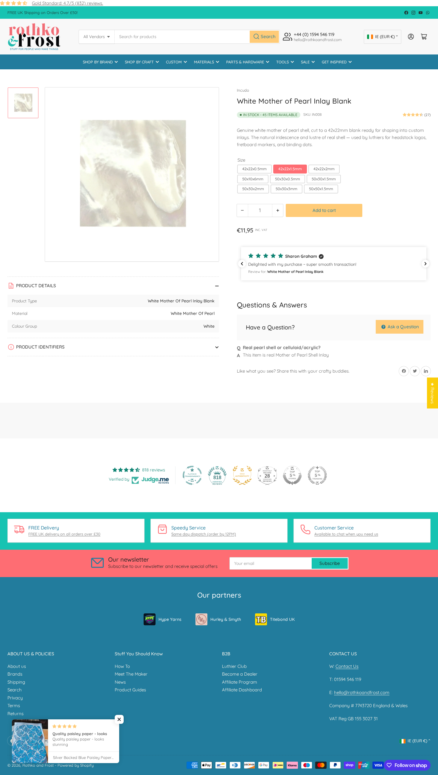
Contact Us (347, 666)
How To (122, 666)
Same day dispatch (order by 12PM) (203, 534)
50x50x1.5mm (321, 188)
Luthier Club (234, 666)
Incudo (243, 90)
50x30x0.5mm (287, 178)
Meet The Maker (131, 674)
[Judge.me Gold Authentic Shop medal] (242, 475)
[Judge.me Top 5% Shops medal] (292, 475)
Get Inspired (334, 62)
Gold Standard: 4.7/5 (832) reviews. (67, 3)
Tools (282, 62)
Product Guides (130, 690)
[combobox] (197, 37)
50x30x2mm (253, 188)
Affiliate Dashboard (242, 690)
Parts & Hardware (245, 62)
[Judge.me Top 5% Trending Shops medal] (317, 475)
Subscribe (329, 563)
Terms (13, 705)
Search (14, 690)
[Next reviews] (425, 264)
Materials (204, 62)
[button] (333, 263)
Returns (15, 713)
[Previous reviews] (242, 264)
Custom (174, 62)
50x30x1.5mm (324, 178)
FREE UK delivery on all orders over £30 (64, 534)
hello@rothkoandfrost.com (361, 692)
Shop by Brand (98, 62)
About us (16, 666)
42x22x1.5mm (290, 168)
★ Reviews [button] (432, 393)
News (120, 682)
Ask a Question (402, 326)
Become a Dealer (239, 674)
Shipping (16, 682)
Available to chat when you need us (346, 534)
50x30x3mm (286, 188)
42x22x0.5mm (254, 168)
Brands (14, 674)
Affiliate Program (239, 682)
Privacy (15, 698)
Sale (305, 62)
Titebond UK (282, 619)
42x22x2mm (324, 168)
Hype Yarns (170, 619)
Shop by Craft (139, 62)
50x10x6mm (252, 178)
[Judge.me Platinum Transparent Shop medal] (192, 475)
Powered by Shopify (76, 765)
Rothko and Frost (38, 765)
